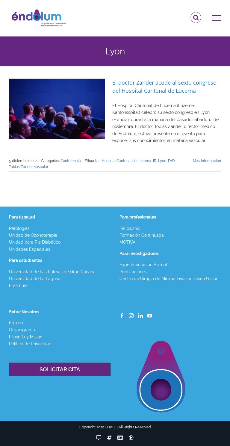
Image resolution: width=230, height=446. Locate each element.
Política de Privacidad (30, 343)
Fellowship (129, 228)
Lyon (162, 161)
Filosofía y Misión (25, 336)
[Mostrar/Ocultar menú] (216, 18)
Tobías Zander (20, 167)
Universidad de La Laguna (34, 278)
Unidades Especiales (29, 249)
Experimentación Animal (143, 264)
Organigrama (22, 329)
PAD (171, 161)
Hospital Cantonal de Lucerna (126, 161)
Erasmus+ (18, 285)
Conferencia (70, 161)
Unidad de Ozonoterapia (33, 235)
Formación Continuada (141, 235)
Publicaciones (133, 271)
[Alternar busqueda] (196, 18)
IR (154, 161)
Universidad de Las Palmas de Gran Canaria (52, 271)
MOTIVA (127, 242)
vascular (41, 167)
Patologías (19, 228)
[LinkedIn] (140, 315)
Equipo (16, 322)
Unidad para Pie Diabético (34, 242)
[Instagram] (131, 315)
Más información (207, 161)
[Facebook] (121, 315)
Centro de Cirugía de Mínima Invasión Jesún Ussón (168, 278)
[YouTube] (149, 315)
